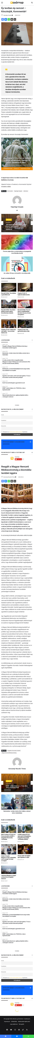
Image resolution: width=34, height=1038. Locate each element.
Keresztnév (3, 426)
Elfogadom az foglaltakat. (15, 431)
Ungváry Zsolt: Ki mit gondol (14, 227)
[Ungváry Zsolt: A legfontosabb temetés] (25, 287)
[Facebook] (2, 19)
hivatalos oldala (6, 186)
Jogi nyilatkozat (14, 1024)
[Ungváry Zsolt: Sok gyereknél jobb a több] (25, 323)
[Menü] (2, 3)
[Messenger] (5, 19)
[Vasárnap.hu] (17, 2)
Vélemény (9, 222)
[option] (17, 223)
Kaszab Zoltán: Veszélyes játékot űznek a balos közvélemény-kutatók (8, 311)
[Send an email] (12, 15)
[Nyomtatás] (15, 19)
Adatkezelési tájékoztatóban (15, 431)
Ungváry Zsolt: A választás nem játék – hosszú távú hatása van (8, 331)
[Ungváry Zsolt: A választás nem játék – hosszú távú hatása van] (8, 323)
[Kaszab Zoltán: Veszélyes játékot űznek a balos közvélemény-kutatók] (8, 304)
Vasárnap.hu (27, 1018)
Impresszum (7, 1021)
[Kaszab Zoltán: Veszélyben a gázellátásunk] (8, 287)
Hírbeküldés (14, 1021)
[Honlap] (17, 210)
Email (2, 414)
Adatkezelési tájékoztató (24, 1021)
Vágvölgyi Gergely (7, 15)
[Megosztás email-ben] (12, 19)
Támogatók (21, 1024)
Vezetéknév (3, 420)
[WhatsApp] (9, 19)
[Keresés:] (32, 3)
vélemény (26, 191)
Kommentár (10, 191)
